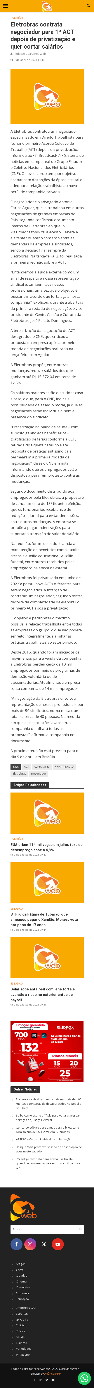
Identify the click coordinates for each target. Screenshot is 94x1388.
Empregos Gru (26, 1308)
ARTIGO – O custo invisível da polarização (43, 1139)
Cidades (21, 1275)
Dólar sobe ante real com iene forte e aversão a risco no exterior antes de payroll (42, 994)
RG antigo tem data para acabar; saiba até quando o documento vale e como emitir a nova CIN (48, 1163)
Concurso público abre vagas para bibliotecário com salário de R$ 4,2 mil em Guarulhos (47, 1130)
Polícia (20, 1325)
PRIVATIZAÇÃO (64, 766)
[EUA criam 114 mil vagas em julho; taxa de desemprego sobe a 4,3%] (47, 812)
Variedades (23, 1349)
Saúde (20, 1337)
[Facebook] (16, 1244)
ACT (26, 766)
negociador (38, 773)
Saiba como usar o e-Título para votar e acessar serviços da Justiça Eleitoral (48, 1117)
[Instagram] (30, 1244)
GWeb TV (22, 1319)
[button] (84, 1378)
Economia (22, 1293)
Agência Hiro (52, 1374)
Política (20, 1331)
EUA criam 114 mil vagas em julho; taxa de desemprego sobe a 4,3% (46, 847)
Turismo (21, 1343)
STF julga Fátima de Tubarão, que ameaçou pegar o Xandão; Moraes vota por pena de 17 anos (44, 919)
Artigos (21, 1264)
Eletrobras (19, 773)
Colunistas (23, 1287)
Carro (20, 1270)
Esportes (22, 1314)
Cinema (21, 1281)
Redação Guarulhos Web (30, 54)
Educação (22, 1299)
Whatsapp (23, 1354)
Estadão (16, 18)
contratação (42, 766)
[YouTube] (58, 1244)
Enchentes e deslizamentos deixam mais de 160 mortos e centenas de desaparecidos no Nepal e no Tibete (49, 1103)
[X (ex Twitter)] (44, 1244)
